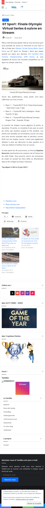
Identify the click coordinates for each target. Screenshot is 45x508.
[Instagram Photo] (8, 387)
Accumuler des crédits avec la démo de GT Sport (10, 266)
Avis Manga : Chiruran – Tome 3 (16, 2)
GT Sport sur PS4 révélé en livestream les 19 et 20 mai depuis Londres (30, 241)
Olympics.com (11, 201)
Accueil (6, 15)
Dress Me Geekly (9, 408)
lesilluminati (7, 423)
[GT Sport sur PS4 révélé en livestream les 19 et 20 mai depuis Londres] (30, 233)
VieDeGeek (7, 430)
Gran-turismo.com (13, 204)
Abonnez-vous (10, 480)
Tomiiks (7, 38)
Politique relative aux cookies (25, 499)
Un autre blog (8, 426)
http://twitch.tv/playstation (16, 208)
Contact (6, 445)
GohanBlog (7, 412)
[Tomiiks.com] (14, 7)
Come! (23, 384)
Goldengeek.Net (9, 415)
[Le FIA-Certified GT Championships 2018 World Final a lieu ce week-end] (10, 233)
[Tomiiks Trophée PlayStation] (19, 363)
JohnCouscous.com (10, 419)
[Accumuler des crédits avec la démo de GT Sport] (10, 258)
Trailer (12, 15)
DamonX (6, 404)
